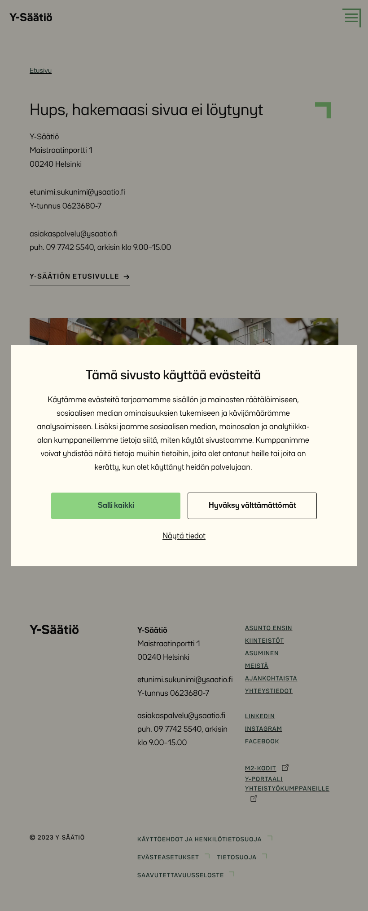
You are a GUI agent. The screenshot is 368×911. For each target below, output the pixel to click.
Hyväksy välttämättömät (252, 505)
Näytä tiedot (184, 536)
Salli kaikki (116, 505)
